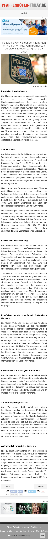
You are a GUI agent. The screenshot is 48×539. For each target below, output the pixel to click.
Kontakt (24, 13)
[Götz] (24, 508)
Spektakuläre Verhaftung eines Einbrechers (25, 231)
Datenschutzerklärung (20, 535)
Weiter (41, 486)
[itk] (24, 27)
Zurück (7, 486)
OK (42, 535)
